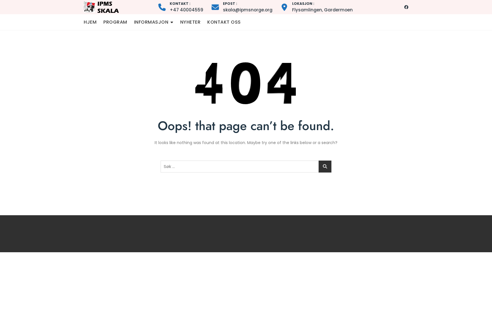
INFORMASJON (151, 22)
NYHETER (190, 22)
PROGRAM (115, 22)
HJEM (90, 22)
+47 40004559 (186, 7)
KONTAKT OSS (224, 22)
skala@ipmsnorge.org (247, 7)
